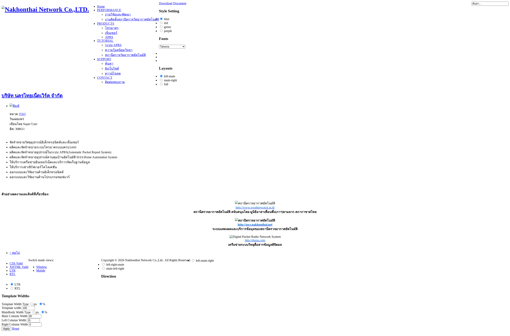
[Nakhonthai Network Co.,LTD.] (45, 9)
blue (166, 19)
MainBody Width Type (16, 312)
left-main (169, 76)
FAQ (22, 114)
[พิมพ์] (14, 106)
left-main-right (205, 260)
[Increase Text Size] (259, 60)
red (166, 23)
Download (165, 3)
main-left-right (115, 268)
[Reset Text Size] (259, 57)
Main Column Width (14, 316)
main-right (170, 80)
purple (168, 31)
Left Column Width (14, 320)
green (167, 27)
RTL (18, 288)
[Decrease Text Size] (259, 53)
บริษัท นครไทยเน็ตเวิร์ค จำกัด (32, 95)
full (166, 84)
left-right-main (115, 264)
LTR (18, 284)
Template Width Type (15, 304)
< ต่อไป (15, 252)
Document (179, 3)
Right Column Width (15, 324)
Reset (15, 328)
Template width (11, 308)
